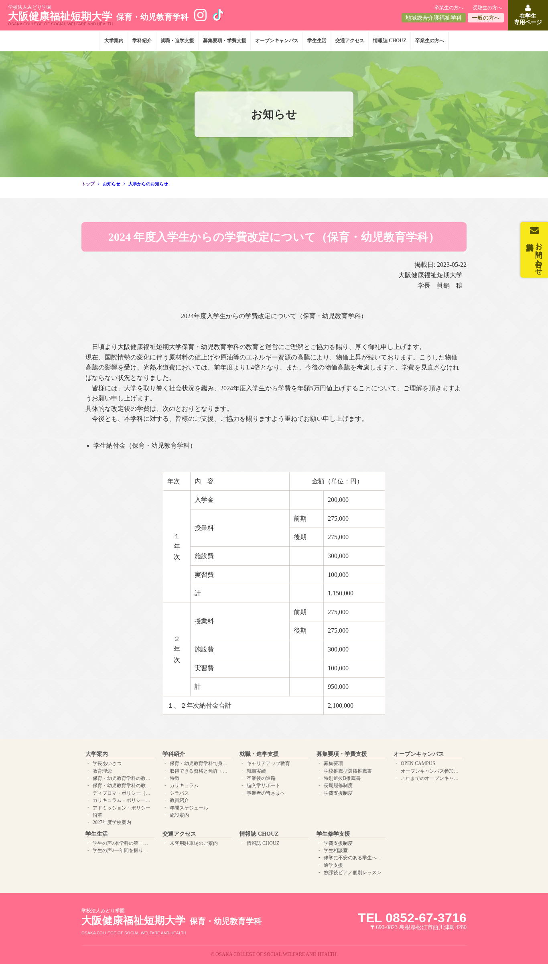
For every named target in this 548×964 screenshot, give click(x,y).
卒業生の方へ (448, 7)
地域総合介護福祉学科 (434, 18)
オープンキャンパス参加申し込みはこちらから (431, 771)
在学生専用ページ (528, 19)
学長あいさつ (107, 763)
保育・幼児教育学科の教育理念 (123, 778)
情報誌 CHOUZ (389, 40)
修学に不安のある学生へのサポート (354, 857)
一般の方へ (486, 18)
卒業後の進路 (261, 778)
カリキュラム (184, 785)
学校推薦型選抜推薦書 (348, 771)
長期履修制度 (338, 785)
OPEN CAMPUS (418, 763)
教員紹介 (179, 800)
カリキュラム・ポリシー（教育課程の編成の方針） (123, 800)
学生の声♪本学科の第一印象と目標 (123, 843)
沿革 (97, 815)
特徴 (174, 778)
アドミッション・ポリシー (121, 808)
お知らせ (111, 183)
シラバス (179, 793)
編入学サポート (263, 785)
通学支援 (333, 865)
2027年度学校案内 (112, 822)
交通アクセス (349, 40)
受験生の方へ (487, 7)
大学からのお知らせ (148, 183)
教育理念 (102, 771)
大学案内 (114, 40)
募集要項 (333, 763)
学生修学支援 (333, 834)
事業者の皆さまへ (266, 793)
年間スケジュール (189, 808)
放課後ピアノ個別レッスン (353, 872)
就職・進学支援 (177, 40)
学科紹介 (142, 40)
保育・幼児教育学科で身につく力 (200, 763)
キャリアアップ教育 (268, 763)
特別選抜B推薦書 (342, 778)
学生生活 (317, 40)
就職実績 (256, 771)
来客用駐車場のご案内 (194, 843)
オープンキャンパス (276, 40)
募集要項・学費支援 (224, 40)
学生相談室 (336, 850)
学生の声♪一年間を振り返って (123, 850)
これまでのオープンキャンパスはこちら (431, 778)
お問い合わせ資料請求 (539, 255)
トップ (88, 183)
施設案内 (179, 815)
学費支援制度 (338, 793)
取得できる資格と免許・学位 (200, 771)
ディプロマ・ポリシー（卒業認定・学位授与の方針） (123, 793)
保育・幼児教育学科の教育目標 (123, 785)
